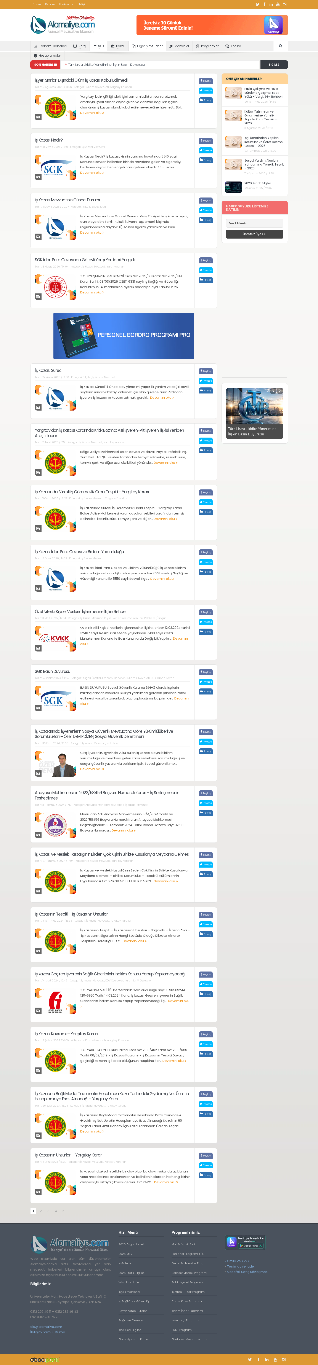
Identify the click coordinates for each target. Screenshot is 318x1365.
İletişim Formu (41, 1332)
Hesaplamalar (50, 55)
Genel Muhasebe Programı (191, 1263)
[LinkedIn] (271, 4)
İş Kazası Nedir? (49, 140)
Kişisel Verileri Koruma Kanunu (123, 618)
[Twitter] (258, 4)
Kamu (120, 46)
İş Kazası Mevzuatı (97, 87)
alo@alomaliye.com (46, 1326)
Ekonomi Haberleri (53, 46)
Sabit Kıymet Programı (187, 1282)
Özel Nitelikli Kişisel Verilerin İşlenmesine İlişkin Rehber (81, 612)
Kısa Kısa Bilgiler (130, 1330)
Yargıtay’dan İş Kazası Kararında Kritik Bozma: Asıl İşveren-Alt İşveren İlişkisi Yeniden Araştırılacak (109, 433)
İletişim (83, 4)
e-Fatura (125, 1263)
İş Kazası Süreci (48, 370)
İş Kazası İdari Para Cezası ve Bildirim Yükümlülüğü (79, 552)
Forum (36, 4)
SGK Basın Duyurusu (52, 671)
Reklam (50, 4)
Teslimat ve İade (240, 1266)
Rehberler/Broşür (155, 618)
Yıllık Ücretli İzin (129, 1282)
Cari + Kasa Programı (187, 1301)
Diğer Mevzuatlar (150, 46)
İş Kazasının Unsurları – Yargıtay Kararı (68, 1155)
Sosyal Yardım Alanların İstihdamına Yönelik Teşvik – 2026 (264, 164)
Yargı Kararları (115, 266)
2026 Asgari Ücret (131, 1244)
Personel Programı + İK (188, 1254)
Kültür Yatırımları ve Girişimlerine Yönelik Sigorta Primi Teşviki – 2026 (260, 117)
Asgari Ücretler (92, 678)
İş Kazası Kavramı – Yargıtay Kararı (66, 1034)
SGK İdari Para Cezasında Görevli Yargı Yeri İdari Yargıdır (85, 260)
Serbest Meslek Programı (189, 1273)
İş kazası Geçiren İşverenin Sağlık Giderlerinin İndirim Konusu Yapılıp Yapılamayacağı (110, 974)
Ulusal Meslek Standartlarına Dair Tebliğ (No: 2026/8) (108, 64)
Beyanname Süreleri (133, 1311)
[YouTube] (278, 4)
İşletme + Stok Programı (188, 1292)
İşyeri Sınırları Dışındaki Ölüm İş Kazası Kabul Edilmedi (81, 80)
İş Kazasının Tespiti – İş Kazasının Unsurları (71, 914)
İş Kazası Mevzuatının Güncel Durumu (68, 200)
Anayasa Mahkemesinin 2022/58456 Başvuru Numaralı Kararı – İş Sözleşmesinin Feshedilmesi (107, 795)
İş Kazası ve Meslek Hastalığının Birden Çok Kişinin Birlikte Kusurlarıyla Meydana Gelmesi (112, 854)
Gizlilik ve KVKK (238, 1261)
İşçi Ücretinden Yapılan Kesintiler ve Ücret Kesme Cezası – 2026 (263, 142)
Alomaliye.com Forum (134, 1339)
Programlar (210, 46)
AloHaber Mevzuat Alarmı (189, 1339)
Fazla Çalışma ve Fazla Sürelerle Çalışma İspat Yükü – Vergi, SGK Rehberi (263, 93)
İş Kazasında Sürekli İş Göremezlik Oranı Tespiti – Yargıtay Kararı (92, 492)
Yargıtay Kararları (121, 87)
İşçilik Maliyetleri (130, 1292)
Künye (60, 1332)
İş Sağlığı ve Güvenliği (134, 1301)
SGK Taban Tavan (162, 678)
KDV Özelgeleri (114, 980)
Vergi (82, 46)
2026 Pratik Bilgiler (257, 183)
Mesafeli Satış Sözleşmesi (247, 1271)
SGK (101, 46)
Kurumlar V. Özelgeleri (138, 980)
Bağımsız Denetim (131, 1320)
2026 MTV (125, 1254)
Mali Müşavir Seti (183, 1244)
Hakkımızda (66, 4)
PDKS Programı (182, 1330)
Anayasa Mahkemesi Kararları (104, 805)
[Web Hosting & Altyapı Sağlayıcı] (45, 1359)
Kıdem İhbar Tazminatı (187, 1311)
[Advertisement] (254, 312)
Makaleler (182, 46)
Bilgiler (87, 377)
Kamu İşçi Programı (185, 1320)
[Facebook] (264, 4)
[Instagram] (284, 4)
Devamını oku (91, 112)
